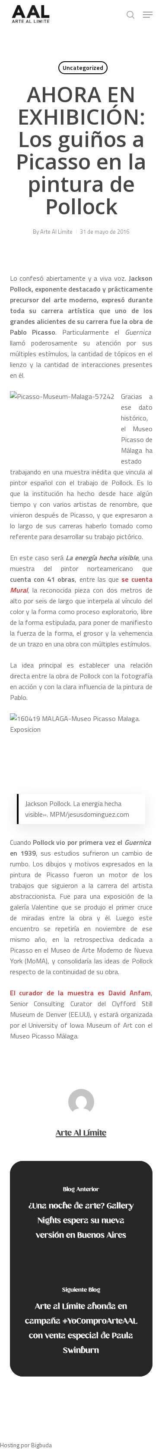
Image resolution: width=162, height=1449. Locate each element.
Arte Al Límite (56, 231)
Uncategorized (83, 67)
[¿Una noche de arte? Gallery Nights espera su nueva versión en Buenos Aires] (81, 1215)
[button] (147, 14)
